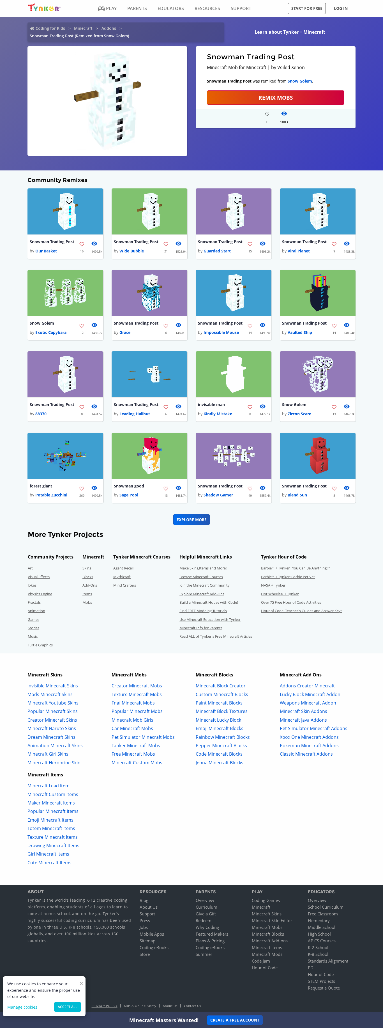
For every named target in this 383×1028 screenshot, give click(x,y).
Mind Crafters (124, 585)
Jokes (32, 585)
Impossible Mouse (221, 332)
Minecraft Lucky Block (218, 720)
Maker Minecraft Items (51, 803)
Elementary (319, 920)
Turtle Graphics (40, 645)
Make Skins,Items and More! (203, 568)
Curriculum (206, 907)
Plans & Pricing (210, 940)
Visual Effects (39, 576)
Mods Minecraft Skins (50, 694)
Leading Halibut (134, 413)
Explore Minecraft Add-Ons (201, 593)
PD (310, 967)
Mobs (87, 602)
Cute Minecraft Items (49, 863)
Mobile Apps (152, 934)
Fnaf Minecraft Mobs (133, 703)
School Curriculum (325, 907)
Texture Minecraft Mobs (137, 694)
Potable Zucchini (51, 495)
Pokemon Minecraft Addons (309, 745)
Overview (205, 900)
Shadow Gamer (218, 495)
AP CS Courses (322, 940)
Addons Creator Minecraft (307, 686)
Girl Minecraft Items (48, 854)
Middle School (321, 927)
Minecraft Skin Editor (272, 920)
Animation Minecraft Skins (55, 745)
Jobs (144, 927)
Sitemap (147, 940)
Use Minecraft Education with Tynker (210, 619)
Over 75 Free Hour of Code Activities (291, 602)
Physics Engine (40, 593)
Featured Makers (212, 934)
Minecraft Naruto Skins (51, 728)
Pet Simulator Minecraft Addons (313, 728)
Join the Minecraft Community (204, 585)
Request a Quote (324, 988)
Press (145, 920)
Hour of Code (265, 967)
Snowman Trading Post (52, 241)
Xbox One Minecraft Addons (309, 737)
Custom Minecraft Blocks (222, 694)
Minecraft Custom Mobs (137, 763)
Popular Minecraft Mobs (137, 711)
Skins (86, 568)
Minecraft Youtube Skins (53, 703)
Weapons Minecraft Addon (308, 703)
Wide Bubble (131, 251)
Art (30, 568)
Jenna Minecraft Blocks (219, 763)
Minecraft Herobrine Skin (53, 763)
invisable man (211, 404)
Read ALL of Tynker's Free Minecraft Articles (215, 636)
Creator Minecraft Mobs (137, 686)
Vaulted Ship (300, 332)
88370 (41, 413)
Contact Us (192, 1006)
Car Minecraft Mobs (132, 728)
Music (33, 636)
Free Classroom (323, 914)
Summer (204, 954)
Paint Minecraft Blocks (219, 703)
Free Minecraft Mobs (133, 754)
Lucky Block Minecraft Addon (310, 694)
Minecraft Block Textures (222, 711)
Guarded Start (217, 251)
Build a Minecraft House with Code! (208, 602)
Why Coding (207, 927)
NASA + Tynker (273, 585)
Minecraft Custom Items (52, 794)
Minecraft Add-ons (270, 940)
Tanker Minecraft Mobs (136, 745)
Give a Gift (206, 914)
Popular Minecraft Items (53, 811)
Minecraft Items (267, 947)
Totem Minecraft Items (51, 828)
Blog (144, 900)
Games (33, 619)
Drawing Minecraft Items (53, 845)
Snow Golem (300, 81)
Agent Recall (123, 568)
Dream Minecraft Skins (51, 737)
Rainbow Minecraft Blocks (223, 737)
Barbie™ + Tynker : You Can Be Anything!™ (295, 568)
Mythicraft (122, 576)
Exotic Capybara (50, 332)
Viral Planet (299, 251)
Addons (108, 28)
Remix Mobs (276, 97)
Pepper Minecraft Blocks (221, 745)
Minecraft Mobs (267, 927)
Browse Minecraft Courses (201, 576)
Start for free (306, 8)
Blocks (87, 576)
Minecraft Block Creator (221, 686)
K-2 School (318, 947)
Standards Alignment (328, 961)
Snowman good (129, 486)
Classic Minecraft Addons (306, 754)
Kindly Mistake (218, 413)
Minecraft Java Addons (303, 720)
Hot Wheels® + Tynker (280, 593)
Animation (36, 610)
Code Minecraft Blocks (219, 754)
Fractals (34, 602)
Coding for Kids (50, 28)
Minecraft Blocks (268, 934)
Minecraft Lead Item (48, 786)
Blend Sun (297, 495)
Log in (341, 8)
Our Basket (46, 251)
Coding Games (266, 900)
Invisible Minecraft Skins (52, 686)
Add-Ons (89, 585)
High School (319, 934)
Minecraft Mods (267, 954)
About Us (149, 907)
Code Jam (261, 961)
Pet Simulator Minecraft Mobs (143, 737)
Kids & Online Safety (140, 1006)
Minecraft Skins (267, 914)
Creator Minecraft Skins (52, 720)
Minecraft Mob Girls (132, 720)
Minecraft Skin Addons (303, 711)
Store (145, 954)
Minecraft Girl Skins (47, 754)
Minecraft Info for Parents (200, 627)
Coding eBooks (154, 947)
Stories (33, 627)
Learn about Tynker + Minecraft (290, 32)
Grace (124, 332)
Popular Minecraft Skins (52, 711)
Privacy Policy (104, 1006)
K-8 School (318, 954)
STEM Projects (321, 981)
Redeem (203, 920)
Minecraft (83, 28)
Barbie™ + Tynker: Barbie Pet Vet (288, 576)
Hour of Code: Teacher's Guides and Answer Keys (301, 610)
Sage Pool (128, 495)
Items (87, 593)
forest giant (41, 486)
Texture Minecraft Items (52, 837)
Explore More (192, 519)
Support (147, 914)
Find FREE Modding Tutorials (203, 610)
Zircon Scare (299, 413)
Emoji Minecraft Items (50, 820)
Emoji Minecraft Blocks (219, 728)
